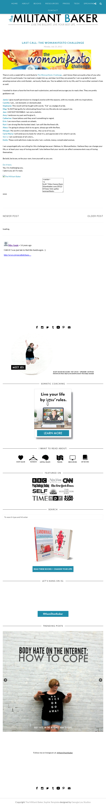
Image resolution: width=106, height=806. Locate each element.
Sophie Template (51, 802)
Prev (5, 680)
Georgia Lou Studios (81, 802)
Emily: (5, 140)
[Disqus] (53, 275)
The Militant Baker (34, 802)
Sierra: (5, 137)
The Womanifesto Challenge (49, 75)
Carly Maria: (8, 134)
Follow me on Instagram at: (53, 753)
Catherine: (7, 118)
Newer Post (11, 216)
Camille (6, 103)
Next (100, 680)
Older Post (95, 216)
